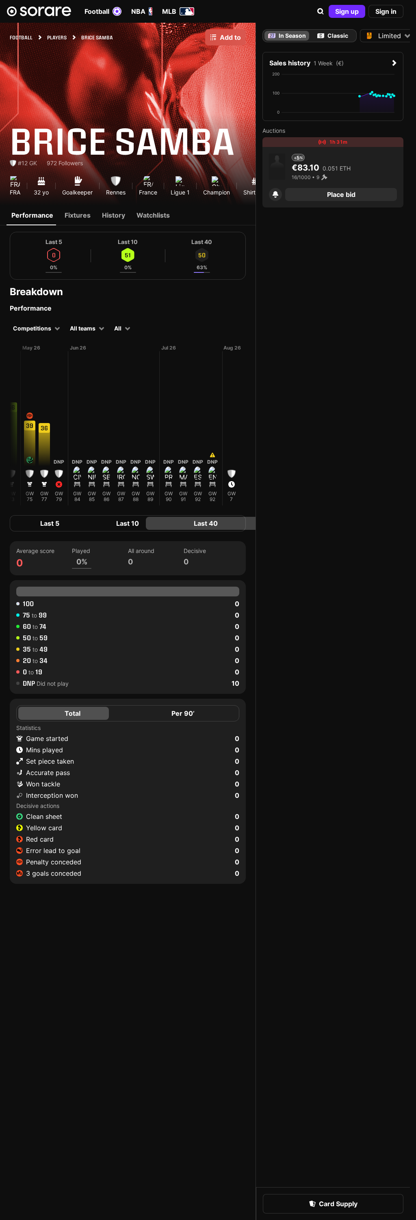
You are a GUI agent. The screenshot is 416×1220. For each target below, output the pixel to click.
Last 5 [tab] (49, 523)
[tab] (333, 35)
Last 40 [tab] (206, 523)
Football (96, 11)
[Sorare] (39, 11)
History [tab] (113, 215)
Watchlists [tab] (153, 215)
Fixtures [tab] (78, 215)
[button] (320, 11)
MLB (169, 11)
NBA (138, 11)
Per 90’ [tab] (183, 713)
